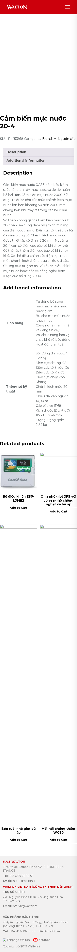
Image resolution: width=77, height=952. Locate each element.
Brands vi (49, 139)
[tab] (39, 152)
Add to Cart (18, 508)
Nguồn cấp (67, 139)
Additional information (26, 160)
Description (16, 152)
